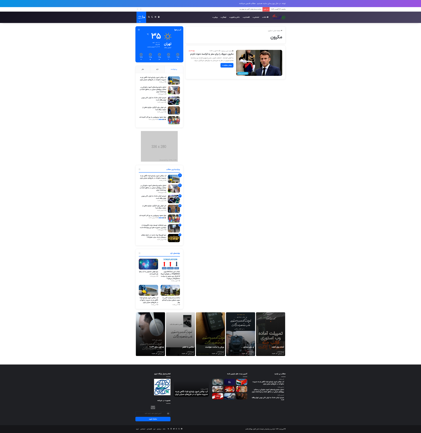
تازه (157, 69)
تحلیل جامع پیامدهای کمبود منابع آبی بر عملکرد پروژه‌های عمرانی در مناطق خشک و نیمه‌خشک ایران (153, 89)
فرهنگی (224, 17)
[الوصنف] (279, 17)
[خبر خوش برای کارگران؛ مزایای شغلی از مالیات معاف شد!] (174, 110)
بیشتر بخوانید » (227, 65)
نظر (143, 69)
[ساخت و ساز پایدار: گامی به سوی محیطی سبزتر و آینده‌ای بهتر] (170, 290)
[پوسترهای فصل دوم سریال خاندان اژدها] (241, 396)
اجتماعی (256, 17)
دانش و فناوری (235, 17)
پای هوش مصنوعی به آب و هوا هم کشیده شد (148, 273)
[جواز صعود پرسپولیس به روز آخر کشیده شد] (174, 120)
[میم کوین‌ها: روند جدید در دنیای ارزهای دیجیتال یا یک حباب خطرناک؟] (174, 238)
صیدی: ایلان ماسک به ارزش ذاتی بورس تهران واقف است (153, 99)
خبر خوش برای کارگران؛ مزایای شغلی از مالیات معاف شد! (154, 108)
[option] (191, 385)
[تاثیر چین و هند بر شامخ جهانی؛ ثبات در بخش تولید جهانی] (241, 382)
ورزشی (216, 17)
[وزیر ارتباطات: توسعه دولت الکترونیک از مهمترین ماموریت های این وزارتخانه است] (174, 228)
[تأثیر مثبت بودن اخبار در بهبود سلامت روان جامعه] (217, 382)
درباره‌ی (159, 429)
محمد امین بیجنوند (226, 51)
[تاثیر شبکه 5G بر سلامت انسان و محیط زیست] (229, 382)
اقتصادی (247, 17)
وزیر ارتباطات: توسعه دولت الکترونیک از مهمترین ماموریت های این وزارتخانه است (153, 226)
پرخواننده (174, 69)
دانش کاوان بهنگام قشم (252, 429)
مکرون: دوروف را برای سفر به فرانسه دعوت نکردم (211, 54)
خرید (137, 429)
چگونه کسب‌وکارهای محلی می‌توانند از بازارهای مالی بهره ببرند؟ (193, 393)
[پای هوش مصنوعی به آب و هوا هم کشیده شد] (148, 264)
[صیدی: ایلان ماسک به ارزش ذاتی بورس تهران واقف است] (174, 101)
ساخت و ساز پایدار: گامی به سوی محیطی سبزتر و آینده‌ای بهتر (171, 300)
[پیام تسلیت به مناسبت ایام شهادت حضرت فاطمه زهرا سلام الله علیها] (229, 389)
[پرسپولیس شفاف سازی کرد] (217, 396)
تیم (154, 429)
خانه (265, 17)
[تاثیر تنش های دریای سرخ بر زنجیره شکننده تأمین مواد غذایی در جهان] (229, 396)
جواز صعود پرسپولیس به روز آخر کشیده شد (152, 117)
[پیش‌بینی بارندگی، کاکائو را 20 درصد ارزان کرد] (217, 389)
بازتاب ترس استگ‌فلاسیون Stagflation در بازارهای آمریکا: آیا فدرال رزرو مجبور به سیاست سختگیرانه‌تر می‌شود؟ (170, 275)
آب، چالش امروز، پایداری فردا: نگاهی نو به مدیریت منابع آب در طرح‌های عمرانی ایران (236, 9)
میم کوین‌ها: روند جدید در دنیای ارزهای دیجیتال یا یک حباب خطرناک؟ (153, 236)
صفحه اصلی (277, 31)
